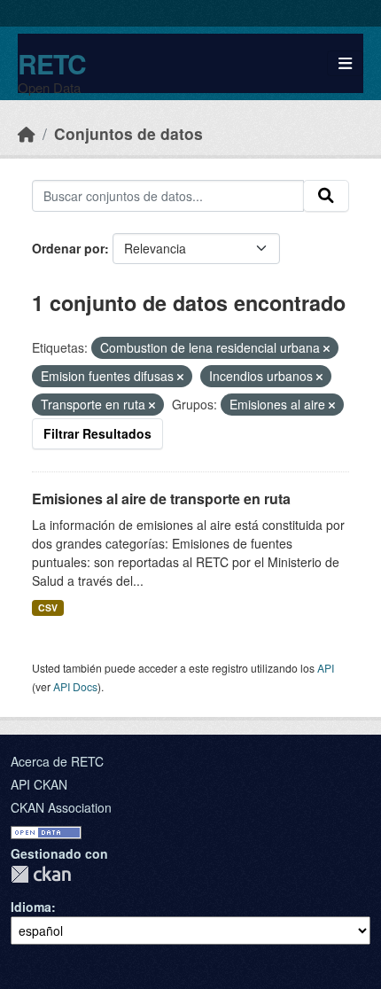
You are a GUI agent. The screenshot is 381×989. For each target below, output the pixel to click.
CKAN (41, 874)
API (325, 667)
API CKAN (39, 784)
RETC (52, 63)
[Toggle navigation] (345, 63)
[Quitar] (326, 348)
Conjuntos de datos (128, 133)
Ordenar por (68, 248)
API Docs (75, 686)
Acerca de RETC (57, 761)
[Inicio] (26, 133)
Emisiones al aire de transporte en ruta (161, 498)
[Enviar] (326, 196)
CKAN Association (61, 807)
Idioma (31, 906)
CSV (48, 607)
